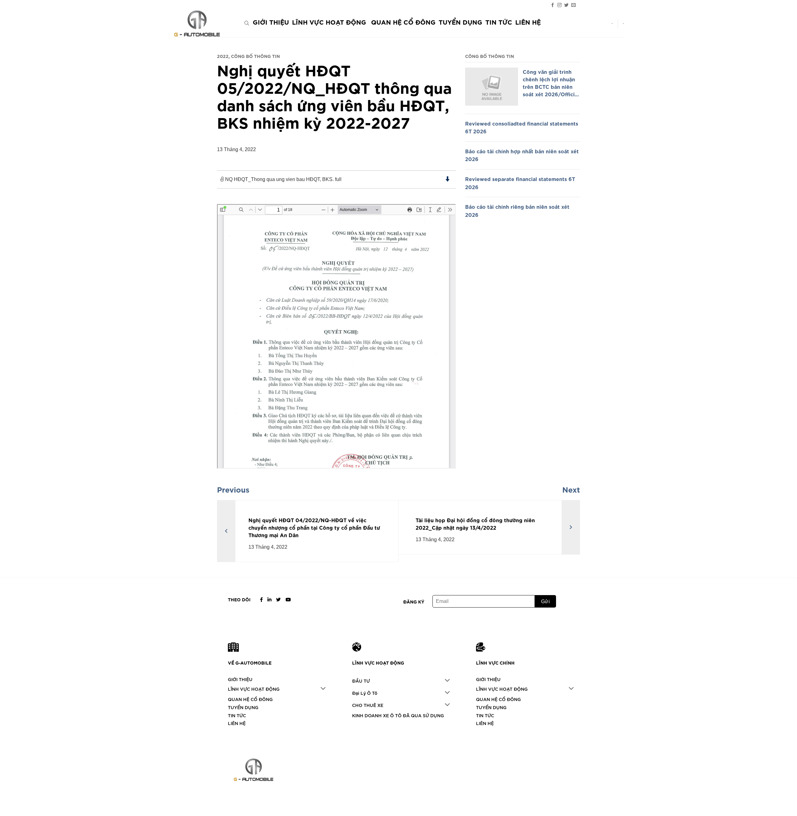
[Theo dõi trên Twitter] (566, 5)
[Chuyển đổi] (323, 689)
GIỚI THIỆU (271, 21)
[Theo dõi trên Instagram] (559, 5)
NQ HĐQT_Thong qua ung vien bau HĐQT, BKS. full (283, 179)
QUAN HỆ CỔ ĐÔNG (403, 21)
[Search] (246, 23)
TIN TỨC (498, 21)
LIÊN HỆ (528, 21)
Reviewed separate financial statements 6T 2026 (520, 182)
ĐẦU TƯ (361, 681)
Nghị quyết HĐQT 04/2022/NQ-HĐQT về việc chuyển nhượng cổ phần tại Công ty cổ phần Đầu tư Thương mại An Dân (314, 527)
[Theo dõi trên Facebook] (552, 5)
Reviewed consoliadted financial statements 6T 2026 (521, 127)
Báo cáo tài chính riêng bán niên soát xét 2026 (517, 210)
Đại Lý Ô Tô (364, 693)
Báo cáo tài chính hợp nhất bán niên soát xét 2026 (522, 154)
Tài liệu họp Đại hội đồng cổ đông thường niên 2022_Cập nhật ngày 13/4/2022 (475, 523)
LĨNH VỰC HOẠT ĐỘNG (329, 21)
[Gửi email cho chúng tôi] (573, 5)
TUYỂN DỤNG (460, 21)
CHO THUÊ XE (367, 705)
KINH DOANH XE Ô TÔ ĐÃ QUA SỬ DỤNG (398, 715)
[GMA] (204, 23)
